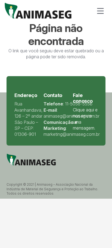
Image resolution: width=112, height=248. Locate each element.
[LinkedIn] (29, 171)
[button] (100, 11)
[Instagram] (43, 171)
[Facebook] (22, 171)
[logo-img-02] (38, 11)
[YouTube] (36, 171)
